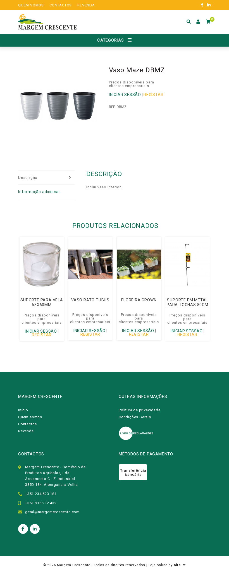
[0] (208, 22)
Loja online (158, 565)
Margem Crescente (73, 565)
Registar (153, 94)
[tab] (46, 177)
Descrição (27, 177)
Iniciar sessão (125, 94)
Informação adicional (39, 191)
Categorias (110, 40)
